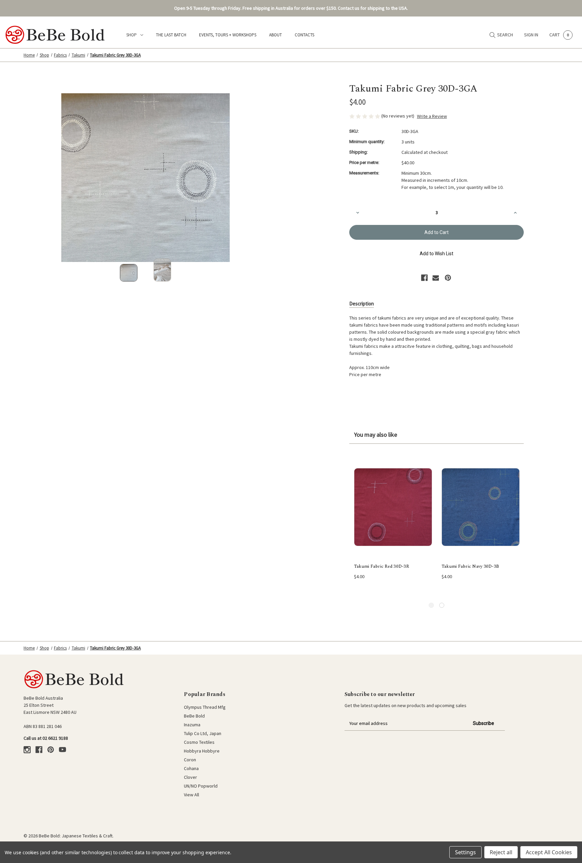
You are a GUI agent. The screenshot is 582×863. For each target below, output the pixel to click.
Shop (131, 35)
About (275, 35)
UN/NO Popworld (201, 786)
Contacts (304, 35)
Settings (465, 852)
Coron (190, 760)
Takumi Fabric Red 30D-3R (381, 566)
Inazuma (192, 725)
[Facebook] (424, 278)
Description (361, 303)
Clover (190, 777)
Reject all (501, 852)
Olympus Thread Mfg (205, 707)
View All (191, 795)
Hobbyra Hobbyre (202, 751)
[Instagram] (27, 749)
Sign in (531, 35)
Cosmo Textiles (199, 742)
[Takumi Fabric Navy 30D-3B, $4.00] (481, 507)
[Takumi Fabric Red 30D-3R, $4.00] (393, 507)
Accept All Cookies (549, 852)
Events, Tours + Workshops (227, 35)
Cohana (191, 768)
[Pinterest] (448, 278)
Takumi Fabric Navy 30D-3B (470, 566)
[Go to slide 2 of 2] (441, 605)
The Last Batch (171, 35)
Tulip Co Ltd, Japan (202, 733)
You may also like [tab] (375, 434)
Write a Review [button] (432, 116)
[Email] (435, 278)
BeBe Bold (194, 716)
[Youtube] (62, 749)
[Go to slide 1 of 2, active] (431, 605)
